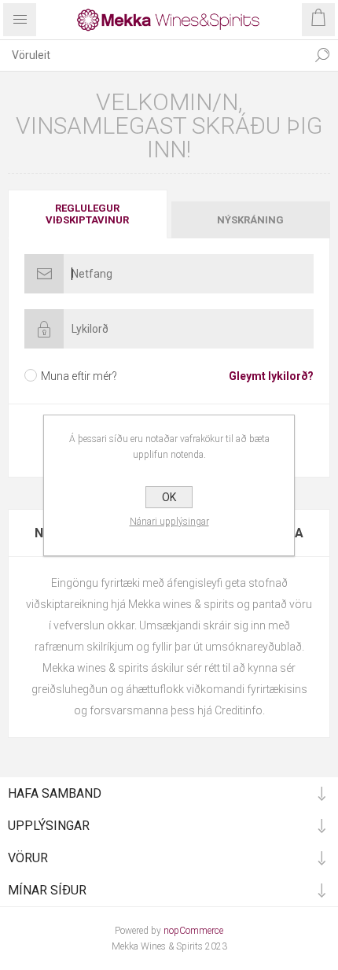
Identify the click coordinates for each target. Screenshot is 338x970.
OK (169, 497)
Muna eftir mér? (79, 376)
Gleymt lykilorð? (271, 376)
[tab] (88, 214)
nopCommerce (193, 930)
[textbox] (153, 55)
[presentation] (87, 214)
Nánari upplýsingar (169, 521)
